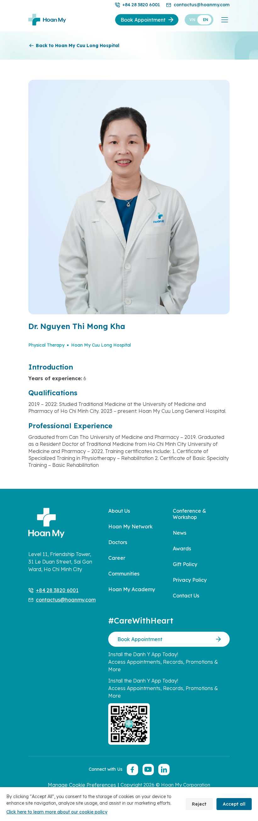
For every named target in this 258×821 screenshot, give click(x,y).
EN (205, 19)
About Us (119, 511)
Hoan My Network (130, 526)
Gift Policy (185, 564)
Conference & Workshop (189, 514)
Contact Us (186, 595)
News (179, 533)
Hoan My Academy (131, 589)
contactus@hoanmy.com (202, 5)
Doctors (117, 542)
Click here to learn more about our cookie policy (56, 812)
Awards (182, 548)
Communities (123, 573)
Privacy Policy (190, 580)
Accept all (234, 804)
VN (192, 19)
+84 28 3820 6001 (141, 5)
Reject (199, 804)
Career (116, 558)
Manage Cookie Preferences (82, 785)
